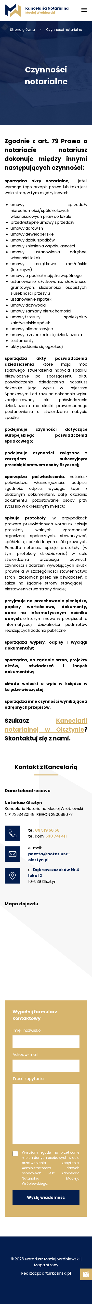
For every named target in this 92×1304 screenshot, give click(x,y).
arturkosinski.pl (56, 1273)
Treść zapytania (28, 1078)
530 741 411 (56, 836)
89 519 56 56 (47, 830)
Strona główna (22, 29)
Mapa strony (46, 1265)
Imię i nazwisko (27, 1030)
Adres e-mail (25, 1054)
